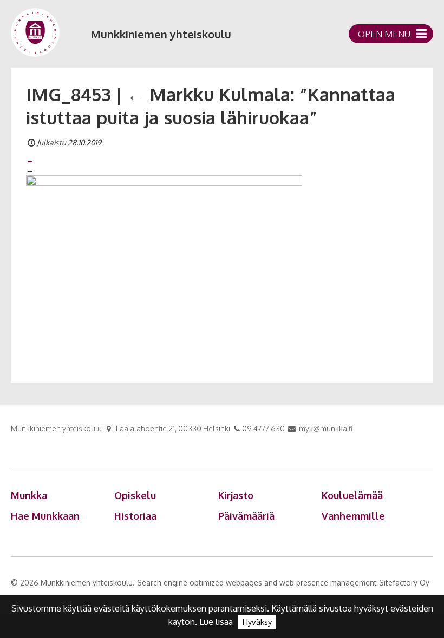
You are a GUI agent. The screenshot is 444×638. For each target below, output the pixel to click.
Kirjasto (235, 495)
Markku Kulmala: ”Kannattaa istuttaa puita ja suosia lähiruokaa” (210, 106)
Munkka (29, 495)
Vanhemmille (353, 516)
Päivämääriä (246, 516)
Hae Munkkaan (45, 516)
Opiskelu (135, 495)
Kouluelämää (352, 495)
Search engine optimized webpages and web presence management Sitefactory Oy (283, 582)
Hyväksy (257, 622)
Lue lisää (216, 621)
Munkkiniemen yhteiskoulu (160, 34)
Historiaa (135, 516)
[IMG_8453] (164, 266)
